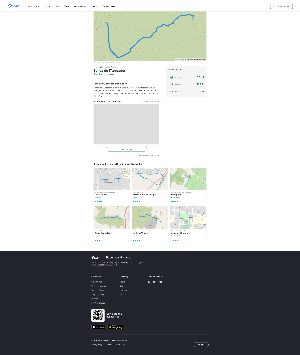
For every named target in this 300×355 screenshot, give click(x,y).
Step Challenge (80, 6)
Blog (121, 286)
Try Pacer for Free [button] (281, 6)
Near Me (48, 6)
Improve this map (200, 59)
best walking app (110, 262)
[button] (41, 337)
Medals (95, 6)
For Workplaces (109, 6)
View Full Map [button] (126, 149)
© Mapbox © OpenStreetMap (150, 101)
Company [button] (124, 276)
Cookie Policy (121, 345)
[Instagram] (154, 282)
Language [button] (199, 345)
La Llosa (102, 63)
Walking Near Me (98, 286)
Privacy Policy (96, 345)
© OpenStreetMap (188, 59)
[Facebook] (149, 282)
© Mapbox (179, 59)
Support (123, 294)
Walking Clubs (62, 6)
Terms (109, 345)
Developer (124, 290)
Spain (95, 63)
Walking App (33, 6)
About (122, 282)
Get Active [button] (96, 276)
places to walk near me (108, 265)
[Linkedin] (160, 282)
